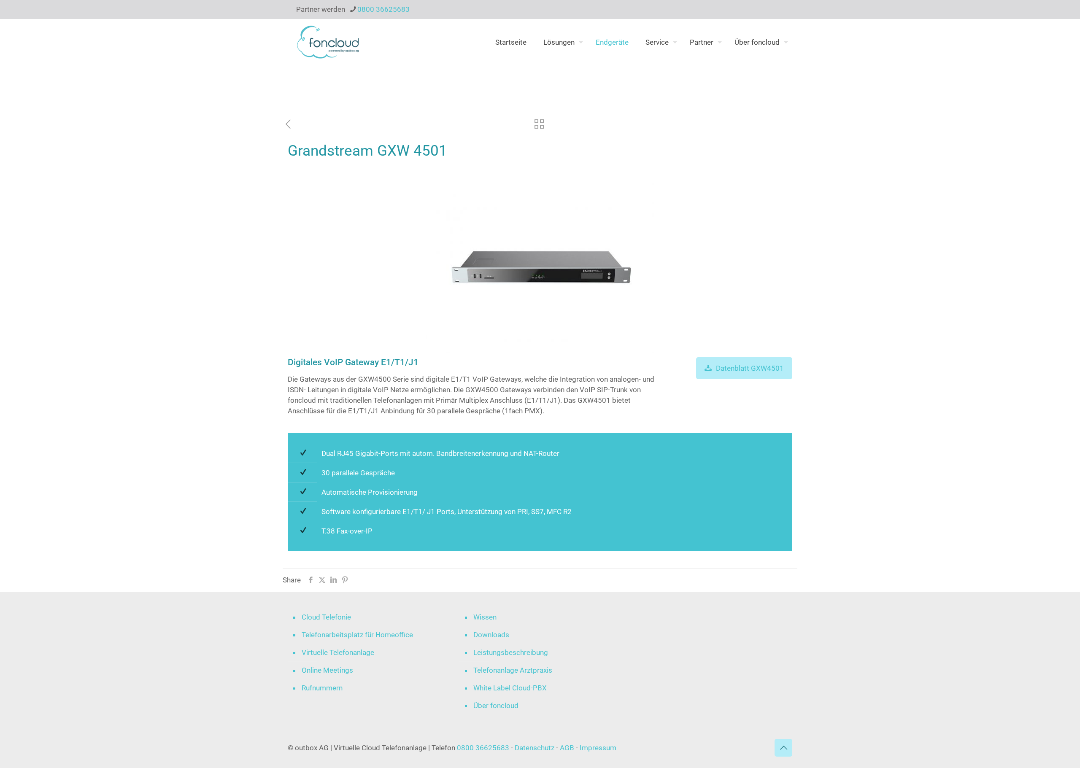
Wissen (485, 617)
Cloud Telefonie (326, 617)
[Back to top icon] (783, 748)
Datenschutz (535, 748)
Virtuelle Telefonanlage (338, 652)
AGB (567, 748)
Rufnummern (322, 688)
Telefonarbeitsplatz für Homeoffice (357, 635)
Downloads (491, 635)
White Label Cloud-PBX (510, 688)
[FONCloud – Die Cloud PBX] (328, 42)
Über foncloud (495, 705)
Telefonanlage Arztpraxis (512, 670)
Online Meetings (327, 670)
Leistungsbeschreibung (510, 652)
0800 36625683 (383, 9)
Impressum (598, 748)
